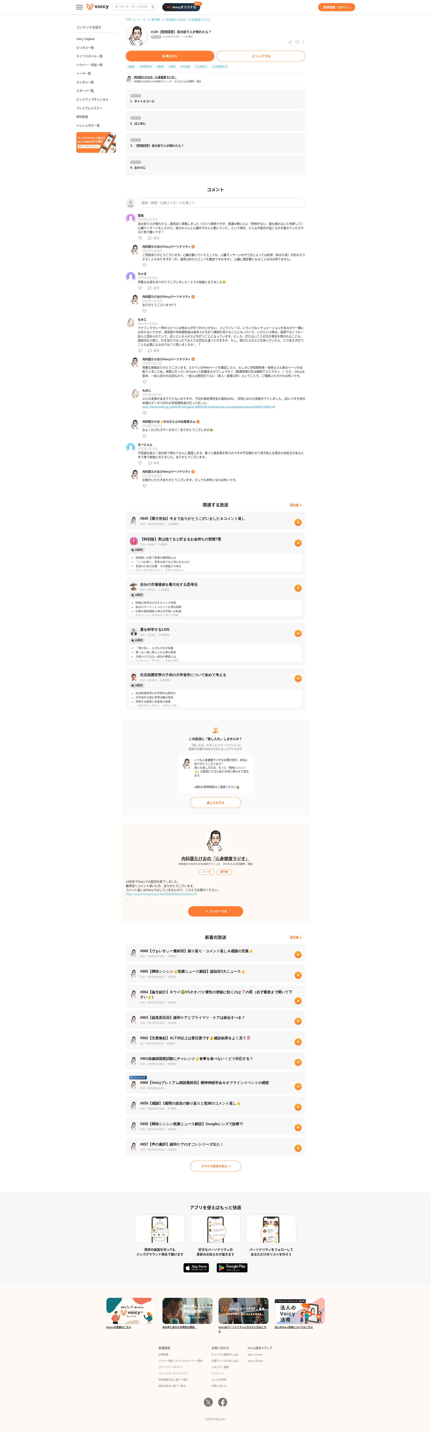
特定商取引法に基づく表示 (173, 1379)
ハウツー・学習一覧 (89, 65)
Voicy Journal (255, 1354)
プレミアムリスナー (89, 108)
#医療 (160, 66)
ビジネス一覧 (85, 47)
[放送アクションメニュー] (303, 42)
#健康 (131, 66)
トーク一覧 (83, 73)
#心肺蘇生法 (219, 66)
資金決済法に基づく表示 (172, 1386)
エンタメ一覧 (85, 82)
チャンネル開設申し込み (225, 1354)
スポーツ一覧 (85, 90)
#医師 (172, 66)
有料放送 (82, 116)
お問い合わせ (218, 1386)
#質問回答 (145, 66)
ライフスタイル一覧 (89, 56)
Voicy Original (85, 39)
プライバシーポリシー (170, 1367)
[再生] (298, 522)
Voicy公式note (255, 1361)
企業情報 (163, 1354)
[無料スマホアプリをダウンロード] (96, 142)
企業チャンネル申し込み (225, 1361)
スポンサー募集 (220, 1367)
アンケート (217, 1373)
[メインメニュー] (79, 7)
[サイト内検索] (152, 7)
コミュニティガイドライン (173, 1373)
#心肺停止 (201, 66)
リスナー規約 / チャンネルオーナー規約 (180, 1361)
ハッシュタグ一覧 (88, 125)
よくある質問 (218, 1379)
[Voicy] (98, 7)
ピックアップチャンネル (92, 99)
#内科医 (185, 66)
